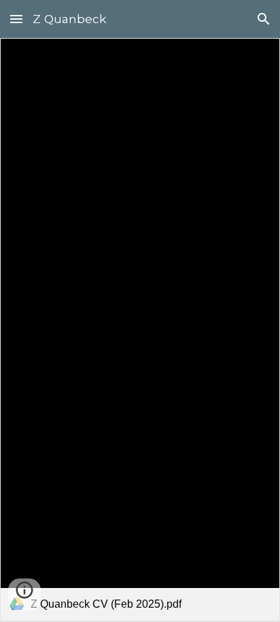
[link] (140, 329)
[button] (16, 18)
